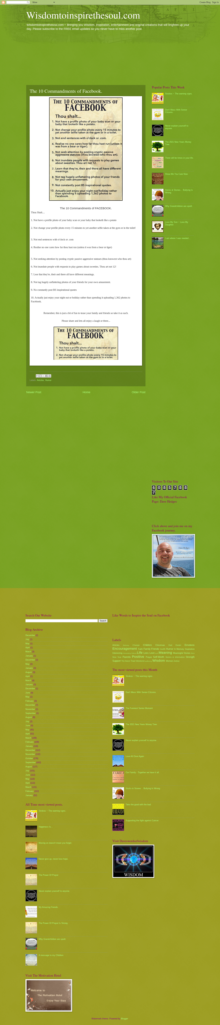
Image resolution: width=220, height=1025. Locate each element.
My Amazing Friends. (48, 907)
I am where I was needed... (177, 238)
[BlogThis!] (40, 376)
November (30, 709)
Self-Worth (158, 657)
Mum (193, 653)
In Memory (179, 649)
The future (125, 661)
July (27, 639)
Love (152, 652)
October (29, 758)
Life (140, 652)
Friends (155, 648)
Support (116, 660)
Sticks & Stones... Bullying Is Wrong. (143, 788)
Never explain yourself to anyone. (54, 891)
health (162, 649)
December (30, 635)
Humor (48, 380)
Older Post (138, 392)
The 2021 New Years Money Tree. (141, 724)
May (27, 643)
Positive (138, 656)
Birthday (126, 645)
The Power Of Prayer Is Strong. (53, 923)
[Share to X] (43, 376)
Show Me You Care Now (176, 174)
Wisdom (158, 660)
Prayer (149, 657)
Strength (190, 657)
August (28, 672)
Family (147, 648)
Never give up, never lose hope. (53, 859)
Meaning (165, 652)
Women (169, 661)
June (27, 693)
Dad (170, 645)
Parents (127, 657)
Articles (40, 380)
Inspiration (190, 649)
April (27, 647)
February (29, 701)
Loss (146, 652)
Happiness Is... (46, 827)
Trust (133, 661)
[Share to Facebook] (46, 376)
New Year (116, 657)
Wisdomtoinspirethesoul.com (83, 14)
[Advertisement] (110, 57)
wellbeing (148, 661)
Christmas (160, 645)
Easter (178, 645)
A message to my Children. (51, 955)
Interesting (117, 653)
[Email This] (37, 376)
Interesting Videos (129, 653)
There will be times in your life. (179, 158)
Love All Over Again (135, 756)
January (29, 656)
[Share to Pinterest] (49, 376)
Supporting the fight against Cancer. (142, 820)
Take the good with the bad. (138, 804)
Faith (140, 649)
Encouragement (124, 648)
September (30, 713)
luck (156, 653)
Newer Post (33, 392)
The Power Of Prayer (48, 875)
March (28, 651)
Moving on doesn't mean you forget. (55, 843)
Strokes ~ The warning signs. (178, 93)
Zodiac (177, 661)
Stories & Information (175, 657)
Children (147, 645)
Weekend (140, 661)
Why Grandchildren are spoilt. (179, 206)
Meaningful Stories (181, 653)
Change (136, 645)
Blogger (124, 1018)
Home (86, 392)
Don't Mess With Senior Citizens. (141, 692)
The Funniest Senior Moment (139, 708)
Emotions (190, 645)
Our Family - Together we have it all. (142, 772)
